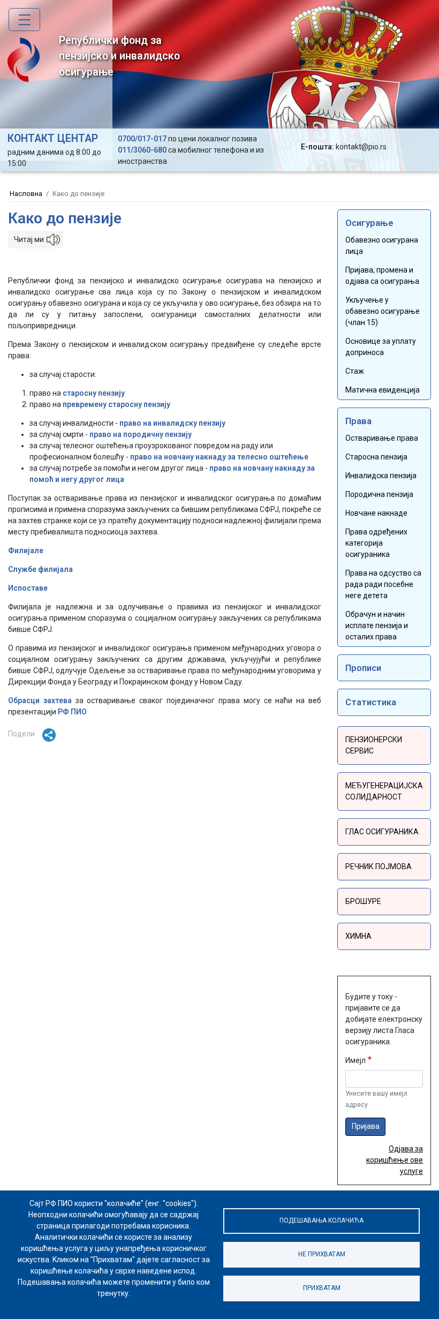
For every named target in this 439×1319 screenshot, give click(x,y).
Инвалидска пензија (381, 475)
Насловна (26, 194)
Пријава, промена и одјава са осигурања (382, 275)
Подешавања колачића (321, 1220)
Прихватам (321, 1288)
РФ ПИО (72, 711)
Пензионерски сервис (373, 745)
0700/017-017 (142, 138)
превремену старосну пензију (116, 404)
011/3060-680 (142, 150)
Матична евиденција (382, 390)
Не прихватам (321, 1254)
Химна (358, 936)
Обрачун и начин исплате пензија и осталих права (376, 625)
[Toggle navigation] (24, 19)
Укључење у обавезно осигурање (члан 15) (382, 311)
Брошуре (363, 901)
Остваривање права (381, 438)
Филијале (25, 550)
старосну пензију (94, 393)
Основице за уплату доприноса (380, 347)
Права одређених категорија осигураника (376, 543)
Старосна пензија (376, 457)
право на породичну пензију (140, 434)
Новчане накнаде (376, 513)
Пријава (366, 1126)
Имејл (355, 1060)
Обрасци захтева (40, 700)
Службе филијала (40, 569)
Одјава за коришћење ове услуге (394, 1159)
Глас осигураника (382, 831)
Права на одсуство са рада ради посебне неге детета (383, 584)
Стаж (354, 371)
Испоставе (28, 588)
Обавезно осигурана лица (381, 245)
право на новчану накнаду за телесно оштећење (219, 457)
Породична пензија (379, 494)
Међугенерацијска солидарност (384, 791)
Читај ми (29, 239)
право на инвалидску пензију (172, 423)
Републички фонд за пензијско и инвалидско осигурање (119, 56)
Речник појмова (378, 866)
